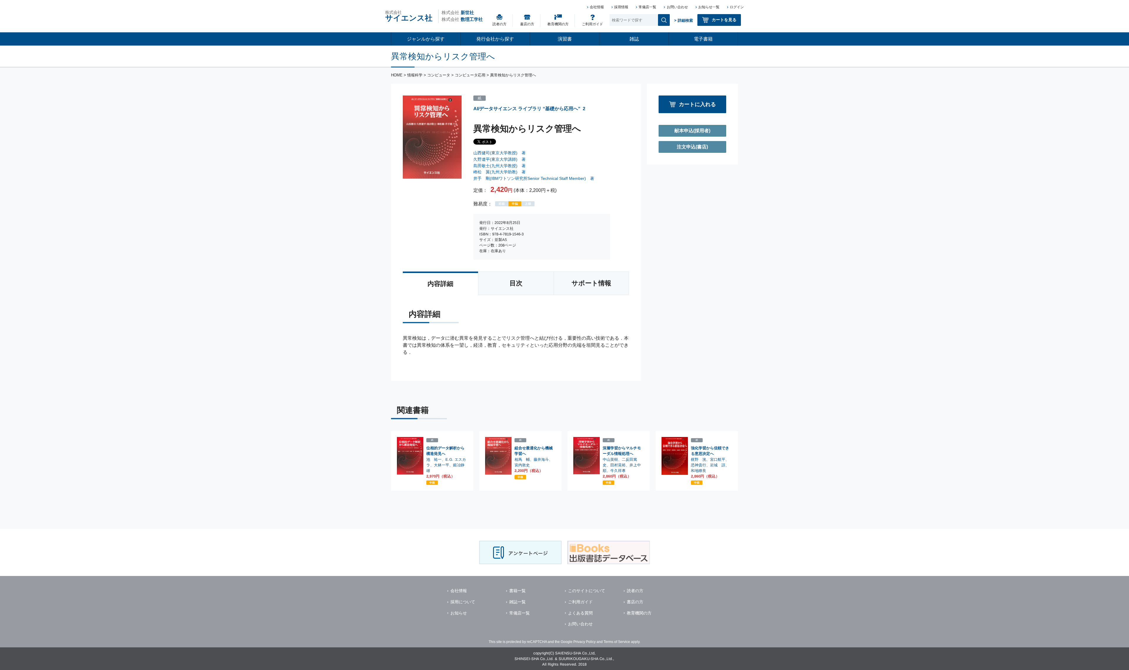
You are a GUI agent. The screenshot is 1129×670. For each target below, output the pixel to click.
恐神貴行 (698, 465)
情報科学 (414, 75)
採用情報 (621, 7)
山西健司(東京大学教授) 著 (499, 152)
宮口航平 (717, 459)
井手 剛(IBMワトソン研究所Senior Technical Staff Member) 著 (533, 178)
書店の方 (527, 24)
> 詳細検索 (683, 20)
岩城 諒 (717, 465)
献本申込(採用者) (692, 130)
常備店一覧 (647, 7)
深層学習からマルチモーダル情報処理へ (622, 451)
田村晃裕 (618, 465)
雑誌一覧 (517, 601)
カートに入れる (697, 104)
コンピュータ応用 (470, 75)
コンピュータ (438, 75)
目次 (516, 283)
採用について (462, 601)
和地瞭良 (698, 470)
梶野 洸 (698, 459)
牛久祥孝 (618, 470)
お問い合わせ (677, 7)
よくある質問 (580, 613)
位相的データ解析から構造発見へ (445, 451)
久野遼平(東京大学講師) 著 (499, 159)
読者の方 (499, 24)
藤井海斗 (541, 459)
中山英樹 (610, 459)
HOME (397, 75)
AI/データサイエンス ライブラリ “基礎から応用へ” (526, 108)
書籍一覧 (517, 590)
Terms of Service (617, 642)
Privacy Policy (584, 642)
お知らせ (458, 613)
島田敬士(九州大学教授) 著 (499, 165)
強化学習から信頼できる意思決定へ (710, 451)
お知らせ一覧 (708, 7)
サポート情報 (591, 283)
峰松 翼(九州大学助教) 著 (499, 172)
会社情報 (597, 7)
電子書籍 (703, 38)
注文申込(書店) (692, 146)
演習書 (565, 38)
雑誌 (634, 38)
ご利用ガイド (592, 24)
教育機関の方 (558, 24)
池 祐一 (434, 459)
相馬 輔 (522, 459)
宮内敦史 (522, 465)
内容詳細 (440, 283)
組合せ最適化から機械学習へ (534, 451)
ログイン (737, 7)
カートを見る (724, 19)
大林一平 (441, 465)
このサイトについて (586, 590)
